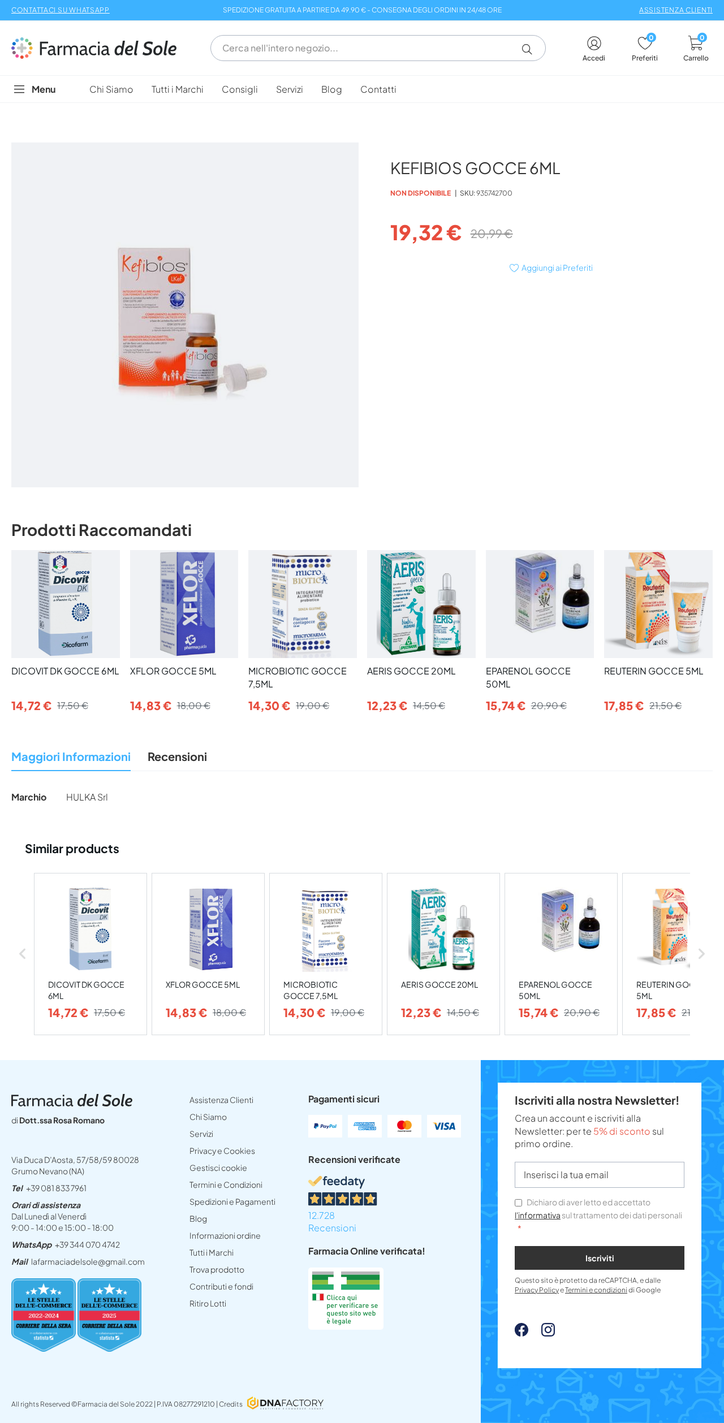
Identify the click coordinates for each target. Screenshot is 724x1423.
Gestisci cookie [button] (218, 1167)
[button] (531, 49)
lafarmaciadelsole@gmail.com (88, 1261)
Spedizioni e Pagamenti (232, 1201)
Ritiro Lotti (207, 1303)
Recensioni (177, 756)
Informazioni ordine (225, 1235)
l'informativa (538, 1215)
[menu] (362, 89)
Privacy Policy (537, 1290)
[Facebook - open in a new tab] (521, 1333)
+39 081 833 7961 (56, 1188)
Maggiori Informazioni (71, 756)
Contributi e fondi (221, 1286)
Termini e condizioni (596, 1290)
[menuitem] (111, 89)
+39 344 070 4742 (87, 1244)
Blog (198, 1218)
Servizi (201, 1133)
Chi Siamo (208, 1116)
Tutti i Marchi (211, 1252)
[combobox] (378, 48)
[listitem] (90, 954)
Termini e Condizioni (225, 1184)
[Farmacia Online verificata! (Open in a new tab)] (345, 1326)
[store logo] (99, 48)
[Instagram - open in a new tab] (542, 1333)
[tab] (71, 759)
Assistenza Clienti (221, 1100)
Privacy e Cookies (222, 1150)
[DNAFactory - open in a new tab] (285, 1404)
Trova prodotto (216, 1269)
